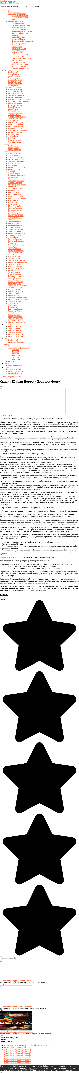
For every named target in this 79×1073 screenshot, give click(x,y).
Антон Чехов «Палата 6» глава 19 (17, 1049)
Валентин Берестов (16, 241)
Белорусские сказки (20, 18)
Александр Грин (14, 326)
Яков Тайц (12, 138)
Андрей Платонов (19, 37)
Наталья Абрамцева (20, 33)
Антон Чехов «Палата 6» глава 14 (17, 1059)
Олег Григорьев (14, 249)
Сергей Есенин (14, 293)
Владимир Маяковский (17, 185)
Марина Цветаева (15, 169)
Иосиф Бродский (15, 317)
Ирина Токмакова (19, 66)
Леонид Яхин (13, 190)
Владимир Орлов (15, 103)
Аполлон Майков (15, 225)
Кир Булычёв (13, 179)
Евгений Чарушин (15, 91)
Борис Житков (14, 107)
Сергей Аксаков (14, 88)
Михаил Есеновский (16, 167)
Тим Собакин (13, 136)
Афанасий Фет (14, 295)
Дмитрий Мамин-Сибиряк (19, 99)
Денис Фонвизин (15, 365)
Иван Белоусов (14, 315)
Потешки (15, 354)
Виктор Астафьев (15, 105)
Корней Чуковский (16, 216)
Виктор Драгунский (16, 124)
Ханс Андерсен (18, 56)
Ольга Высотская (15, 253)
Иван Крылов (13, 148)
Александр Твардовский (18, 299)
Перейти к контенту (8, 1)
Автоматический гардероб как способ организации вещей (28, 1045)
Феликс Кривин (14, 134)
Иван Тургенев (14, 76)
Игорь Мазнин (14, 154)
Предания (16, 359)
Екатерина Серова (15, 309)
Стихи (6, 152)
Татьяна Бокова (14, 264)
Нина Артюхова (14, 140)
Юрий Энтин (13, 202)
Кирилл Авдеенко (15, 258)
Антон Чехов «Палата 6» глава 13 (17, 1061)
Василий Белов (14, 111)
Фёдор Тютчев (14, 290)
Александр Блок (14, 192)
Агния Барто (13, 200)
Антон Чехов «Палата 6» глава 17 (17, 1053)
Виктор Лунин (14, 204)
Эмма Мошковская (15, 196)
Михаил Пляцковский (21, 68)
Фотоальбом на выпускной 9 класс (18, 1047)
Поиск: (3, 1040)
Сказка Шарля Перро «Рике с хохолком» (17, 1006)
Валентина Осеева (15, 126)
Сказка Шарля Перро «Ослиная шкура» (16, 1032)
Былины (15, 350)
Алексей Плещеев (15, 224)
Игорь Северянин (15, 157)
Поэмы (6, 367)
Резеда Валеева (14, 173)
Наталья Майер (14, 272)
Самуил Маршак (18, 62)
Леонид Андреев (14, 82)
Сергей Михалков (19, 43)
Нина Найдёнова (15, 280)
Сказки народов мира (17, 14)
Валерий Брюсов (15, 194)
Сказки (7, 10)
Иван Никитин (14, 156)
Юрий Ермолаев (14, 142)
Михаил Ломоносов (16, 159)
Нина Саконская (14, 313)
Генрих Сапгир (14, 227)
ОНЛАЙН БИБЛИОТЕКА (9, 3)
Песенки (15, 352)
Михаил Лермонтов (16, 373)
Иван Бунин (13, 121)
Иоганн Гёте (13, 177)
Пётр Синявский (15, 288)
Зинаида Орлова (14, 284)
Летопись (12, 361)
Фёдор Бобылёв (14, 206)
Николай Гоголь (14, 332)
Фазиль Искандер (15, 90)
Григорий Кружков (16, 245)
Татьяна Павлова (19, 29)
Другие (15, 20)
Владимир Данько (15, 214)
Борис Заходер (14, 212)
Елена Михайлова (15, 255)
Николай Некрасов (15, 301)
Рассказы (7, 70)
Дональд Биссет (18, 35)
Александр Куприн (15, 123)
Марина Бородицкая (16, 233)
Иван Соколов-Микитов (22, 31)
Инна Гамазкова (14, 231)
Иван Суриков (13, 305)
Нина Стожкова (14, 274)
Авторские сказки (15, 22)
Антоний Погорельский (22, 25)
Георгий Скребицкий (17, 78)
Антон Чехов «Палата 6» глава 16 (17, 1055)
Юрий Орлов (17, 47)
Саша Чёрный (13, 220)
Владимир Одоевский (21, 64)
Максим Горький (19, 49)
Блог (10, 346)
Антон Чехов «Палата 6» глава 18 (17, 1051)
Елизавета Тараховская (17, 286)
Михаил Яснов (14, 270)
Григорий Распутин (16, 95)
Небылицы (16, 356)
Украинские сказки (20, 16)
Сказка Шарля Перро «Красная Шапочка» (17, 981)
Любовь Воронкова (16, 276)
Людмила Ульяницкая (17, 198)
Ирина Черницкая (15, 282)
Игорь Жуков (13, 171)
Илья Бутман (13, 86)
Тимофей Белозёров (16, 235)
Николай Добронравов (17, 297)
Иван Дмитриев (14, 150)
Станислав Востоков (16, 175)
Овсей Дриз (12, 247)
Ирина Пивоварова (16, 251)
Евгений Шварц (18, 39)
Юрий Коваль (13, 74)
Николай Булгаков (15, 113)
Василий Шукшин (15, 93)
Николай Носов (14, 115)
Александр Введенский (17, 323)
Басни (6, 144)
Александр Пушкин (20, 55)
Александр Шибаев (16, 268)
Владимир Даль (18, 51)
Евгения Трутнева (15, 239)
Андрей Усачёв (14, 257)
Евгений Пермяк (15, 80)
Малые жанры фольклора (18, 348)
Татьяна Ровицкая (15, 319)
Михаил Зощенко (15, 97)
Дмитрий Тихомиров (20, 27)
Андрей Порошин (15, 266)
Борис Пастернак (15, 183)
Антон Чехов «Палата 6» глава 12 (17, 1063)
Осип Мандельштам (16, 181)
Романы (7, 338)
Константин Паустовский (22, 41)
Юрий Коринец (14, 165)
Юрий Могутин (14, 163)
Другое (7, 344)
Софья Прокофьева (19, 23)
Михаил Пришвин (15, 132)
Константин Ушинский (21, 58)
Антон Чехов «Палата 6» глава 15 (17, 1057)
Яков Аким (12, 307)
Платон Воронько (15, 278)
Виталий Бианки (19, 45)
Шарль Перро (17, 53)
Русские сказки (14, 12)
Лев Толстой (13, 72)
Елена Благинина (15, 210)
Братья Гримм (17, 60)
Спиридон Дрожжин (16, 260)
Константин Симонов (17, 189)
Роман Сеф (12, 243)
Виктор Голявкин (15, 84)
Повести (7, 324)
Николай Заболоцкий (17, 161)
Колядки (15, 358)
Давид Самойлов (14, 187)
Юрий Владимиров (16, 321)
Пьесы (6, 363)
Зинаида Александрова (17, 262)
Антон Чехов (13, 109)
